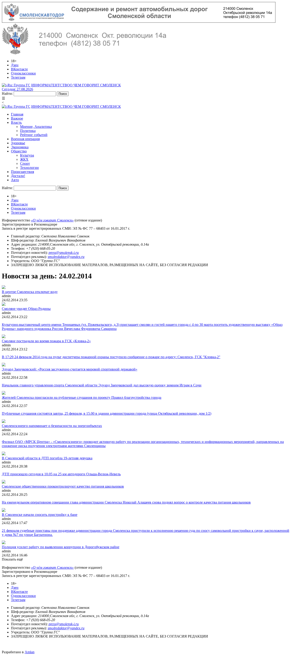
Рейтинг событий (33, 135)
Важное (17, 118)
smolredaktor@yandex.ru (66, 257)
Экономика (20, 147)
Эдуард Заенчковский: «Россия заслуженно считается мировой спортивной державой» (69, 369)
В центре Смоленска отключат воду (30, 292)
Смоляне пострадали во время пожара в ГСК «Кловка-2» (46, 341)
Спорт (25, 163)
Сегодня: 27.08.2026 (17, 89)
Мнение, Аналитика (36, 127)
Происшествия (22, 172)
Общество (19, 151)
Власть (16, 122)
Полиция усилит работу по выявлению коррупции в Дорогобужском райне (60, 547)
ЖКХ (24, 159)
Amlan (29, 652)
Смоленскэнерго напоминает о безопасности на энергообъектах (52, 426)
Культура (27, 155)
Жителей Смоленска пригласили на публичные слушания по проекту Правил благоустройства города (81, 397)
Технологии (29, 168)
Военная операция (25, 139)
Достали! (18, 176)
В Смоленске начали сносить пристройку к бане (39, 515)
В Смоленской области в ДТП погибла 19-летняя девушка (47, 458)
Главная (17, 114)
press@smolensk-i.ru (64, 253)
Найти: (7, 93)
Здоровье (18, 143)
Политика (28, 131)
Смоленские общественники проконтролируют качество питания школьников (63, 486)
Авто (15, 180)
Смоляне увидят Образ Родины (26, 309)
